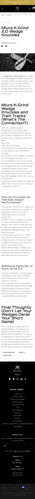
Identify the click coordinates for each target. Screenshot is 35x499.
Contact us (17, 394)
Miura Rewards (17, 421)
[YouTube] (21, 379)
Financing (18, 413)
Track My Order (18, 396)
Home (2, 14)
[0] (32, 8)
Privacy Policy (5, 488)
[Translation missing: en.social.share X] (6, 46)
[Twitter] (13, 379)
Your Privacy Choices (28, 488)
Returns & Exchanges (17, 399)
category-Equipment (9, 352)
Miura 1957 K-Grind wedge (14, 76)
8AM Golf (23, 493)
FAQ (17, 407)
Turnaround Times (17, 405)
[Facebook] (10, 379)
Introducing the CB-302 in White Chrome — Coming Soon (17, 2)
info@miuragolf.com (17, 469)
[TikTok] (25, 379)
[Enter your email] (32, 446)
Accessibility (18, 426)
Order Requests (17, 410)
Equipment (9, 14)
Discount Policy (17, 402)
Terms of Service (14, 488)
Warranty (18, 418)
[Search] (29, 8)
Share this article (8, 43)
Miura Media (17, 415)
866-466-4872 (17, 462)
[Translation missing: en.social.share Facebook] (2, 46)
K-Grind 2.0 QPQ (7, 355)
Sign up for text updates (22, 451)
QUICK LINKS (16, 389)
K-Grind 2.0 (21, 352)
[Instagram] (17, 379)
